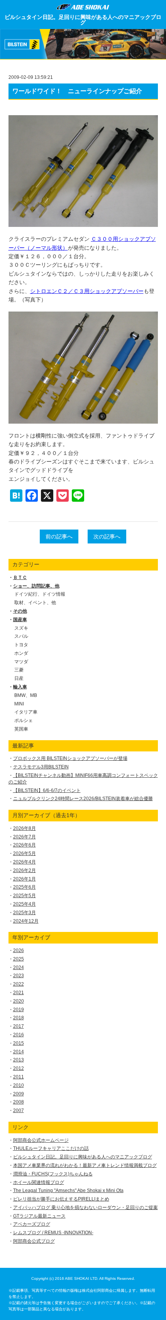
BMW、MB (25, 695)
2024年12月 (26, 921)
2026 (18, 950)
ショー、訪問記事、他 (36, 586)
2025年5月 (24, 895)
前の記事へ (59, 536)
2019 (18, 1009)
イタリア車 (25, 712)
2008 (18, 1102)
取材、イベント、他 (35, 602)
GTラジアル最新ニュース (39, 1216)
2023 (18, 975)
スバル (21, 636)
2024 (18, 967)
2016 (18, 1034)
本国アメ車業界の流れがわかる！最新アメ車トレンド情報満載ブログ (85, 1165)
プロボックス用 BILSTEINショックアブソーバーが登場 (70, 758)
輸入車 (20, 687)
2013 (18, 1060)
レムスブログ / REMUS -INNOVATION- (53, 1232)
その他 (20, 611)
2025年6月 (24, 887)
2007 (18, 1110)
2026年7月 (24, 837)
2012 (18, 1068)
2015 (18, 1043)
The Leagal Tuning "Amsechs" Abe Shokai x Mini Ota (68, 1190)
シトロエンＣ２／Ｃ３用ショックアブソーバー (87, 291)
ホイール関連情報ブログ (38, 1182)
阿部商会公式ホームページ (41, 1140)
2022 (18, 984)
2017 (18, 1026)
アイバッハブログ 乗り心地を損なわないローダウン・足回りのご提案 (85, 1207)
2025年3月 (24, 912)
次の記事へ (106, 536)
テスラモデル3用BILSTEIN (41, 767)
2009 (18, 1094)
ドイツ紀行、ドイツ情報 (39, 594)
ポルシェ (23, 720)
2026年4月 (24, 862)
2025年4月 (24, 904)
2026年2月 (24, 870)
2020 (18, 1001)
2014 (18, 1051)
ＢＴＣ (20, 577)
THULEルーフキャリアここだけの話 (51, 1148)
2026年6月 (24, 845)
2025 (18, 959)
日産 (19, 678)
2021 (18, 992)
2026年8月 (24, 828)
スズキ (21, 628)
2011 (18, 1077)
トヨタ (21, 644)
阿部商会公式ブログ (34, 1241)
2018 (18, 1017)
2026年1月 (24, 879)
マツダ (21, 661)
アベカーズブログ (31, 1224)
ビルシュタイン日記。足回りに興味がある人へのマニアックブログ (83, 20)
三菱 (19, 670)
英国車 (21, 729)
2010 (18, 1085)
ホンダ (21, 653)
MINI (19, 704)
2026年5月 (24, 853)
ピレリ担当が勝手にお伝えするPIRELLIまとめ (61, 1199)
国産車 (20, 619)
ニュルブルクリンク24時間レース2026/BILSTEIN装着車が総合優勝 (83, 798)
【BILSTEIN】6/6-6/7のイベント (47, 790)
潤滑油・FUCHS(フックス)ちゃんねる (53, 1174)
